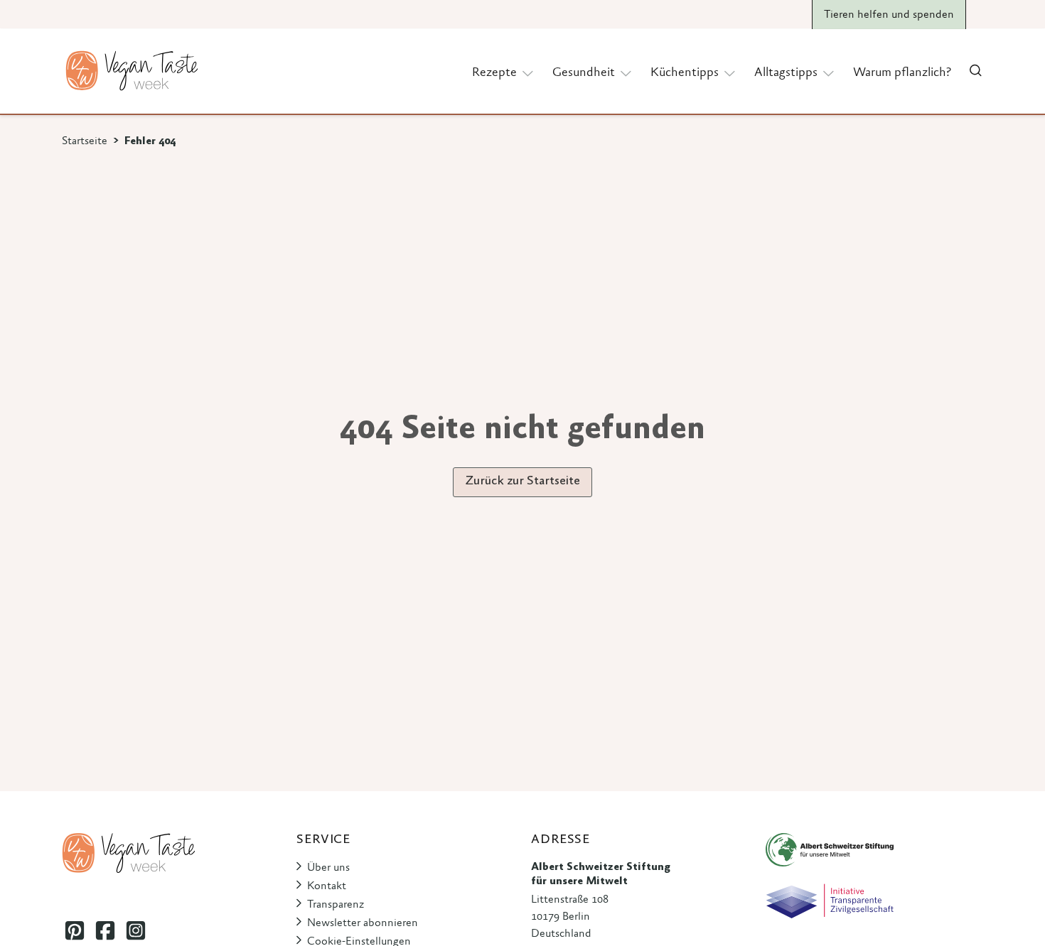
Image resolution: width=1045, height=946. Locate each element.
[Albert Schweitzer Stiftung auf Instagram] (135, 930)
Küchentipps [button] (684, 73)
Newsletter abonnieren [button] (362, 923)
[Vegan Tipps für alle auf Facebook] (104, 930)
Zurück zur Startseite (522, 481)
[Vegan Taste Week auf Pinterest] (74, 930)
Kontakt (326, 886)
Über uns (328, 868)
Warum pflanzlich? (902, 73)
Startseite (84, 141)
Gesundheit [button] (583, 73)
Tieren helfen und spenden (889, 15)
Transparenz (335, 904)
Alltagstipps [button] (786, 73)
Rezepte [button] (494, 73)
